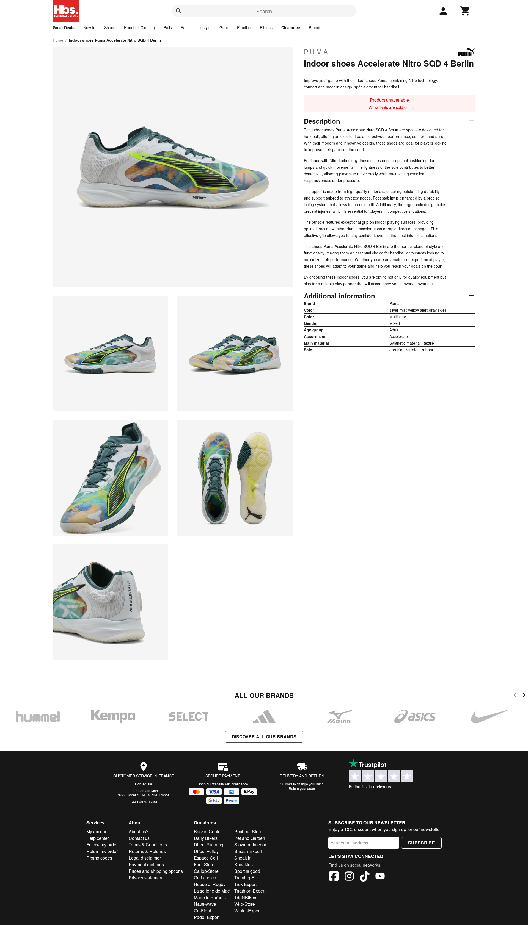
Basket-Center (208, 831)
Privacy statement (146, 877)
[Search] (179, 11)
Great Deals (64, 27)
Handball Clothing (139, 27)
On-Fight (202, 910)
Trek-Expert (245, 884)
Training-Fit (245, 877)
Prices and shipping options (156, 871)
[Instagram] (349, 877)
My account (97, 831)
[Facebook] (333, 877)
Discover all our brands (264, 736)
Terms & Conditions (148, 844)
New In (89, 27)
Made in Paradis (210, 897)
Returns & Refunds (147, 851)
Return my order (102, 851)
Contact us (143, 784)
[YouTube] (380, 877)
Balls (168, 27)
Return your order (302, 788)
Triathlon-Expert (249, 891)
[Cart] (465, 10)
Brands (315, 27)
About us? (138, 831)
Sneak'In (242, 858)
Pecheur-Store (248, 831)
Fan (184, 27)
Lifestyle (203, 27)
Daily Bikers (206, 838)
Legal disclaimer (145, 858)
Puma (316, 51)
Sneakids (243, 864)
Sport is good (247, 871)
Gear (223, 27)
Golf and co (205, 877)
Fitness (266, 27)
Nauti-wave (205, 904)
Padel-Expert (206, 917)
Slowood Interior (250, 844)
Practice (244, 27)
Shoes (109, 27)
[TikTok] (364, 877)
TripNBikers (245, 897)
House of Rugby (210, 884)
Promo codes (99, 858)
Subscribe (421, 843)
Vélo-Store (244, 904)
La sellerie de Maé (212, 891)
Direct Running (208, 844)
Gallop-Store (206, 871)
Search (264, 11)
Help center (97, 838)
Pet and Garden (249, 838)
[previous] (515, 695)
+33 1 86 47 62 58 (143, 801)
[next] (524, 695)
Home (58, 40)
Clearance (290, 27)
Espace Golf (206, 858)
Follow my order (102, 844)
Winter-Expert (247, 910)
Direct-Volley (206, 851)
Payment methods (146, 864)
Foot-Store (204, 864)
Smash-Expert (248, 851)
